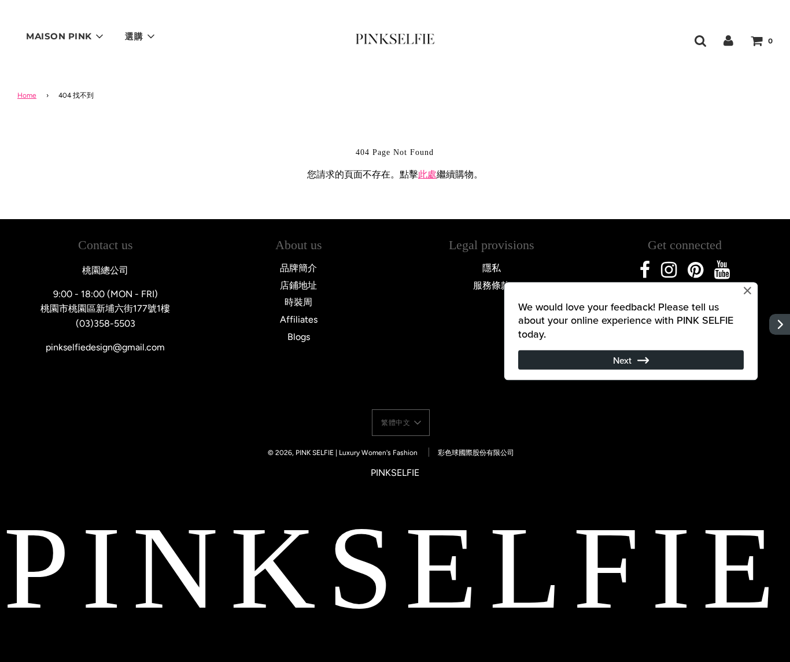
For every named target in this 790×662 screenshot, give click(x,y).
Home (26, 95)
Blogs (298, 336)
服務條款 (491, 285)
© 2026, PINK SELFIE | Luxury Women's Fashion (343, 453)
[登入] (728, 40)
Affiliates (299, 319)
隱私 (491, 267)
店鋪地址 (298, 285)
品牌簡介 (298, 267)
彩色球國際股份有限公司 (476, 453)
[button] (401, 422)
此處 (427, 174)
